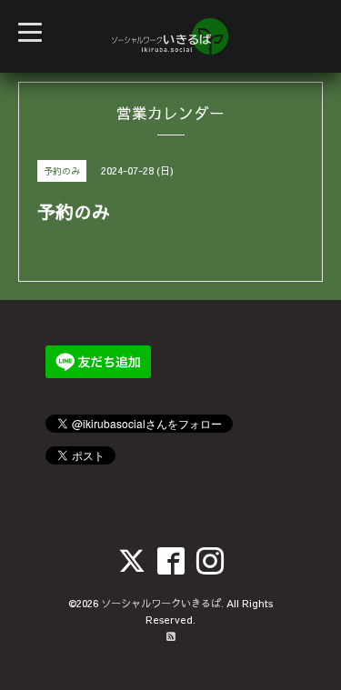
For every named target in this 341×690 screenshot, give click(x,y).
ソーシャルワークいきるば (161, 603)
